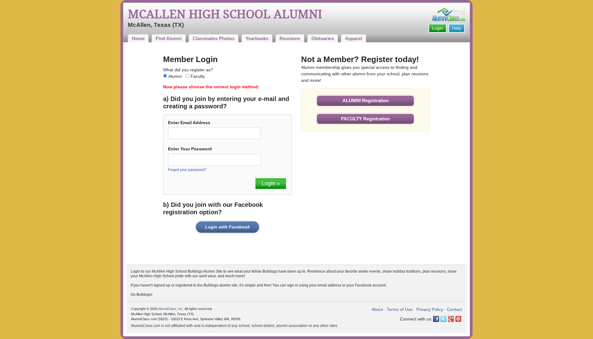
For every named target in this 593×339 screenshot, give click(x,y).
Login (437, 28)
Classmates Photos (213, 38)
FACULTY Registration (365, 118)
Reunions (290, 38)
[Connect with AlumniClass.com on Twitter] (443, 319)
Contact (454, 309)
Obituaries (322, 38)
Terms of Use (400, 309)
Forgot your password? (187, 170)
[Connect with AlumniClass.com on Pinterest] (458, 319)
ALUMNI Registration (366, 100)
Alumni (175, 76)
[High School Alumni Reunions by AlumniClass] (448, 14)
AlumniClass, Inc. (171, 309)
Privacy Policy (429, 309)
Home (138, 38)
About (377, 309)
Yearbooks (257, 38)
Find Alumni (169, 38)
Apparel (353, 38)
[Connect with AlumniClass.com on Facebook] (436, 319)
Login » (271, 183)
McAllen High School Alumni (225, 14)
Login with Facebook (227, 226)
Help (456, 28)
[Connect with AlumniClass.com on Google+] (451, 319)
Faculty (198, 76)
